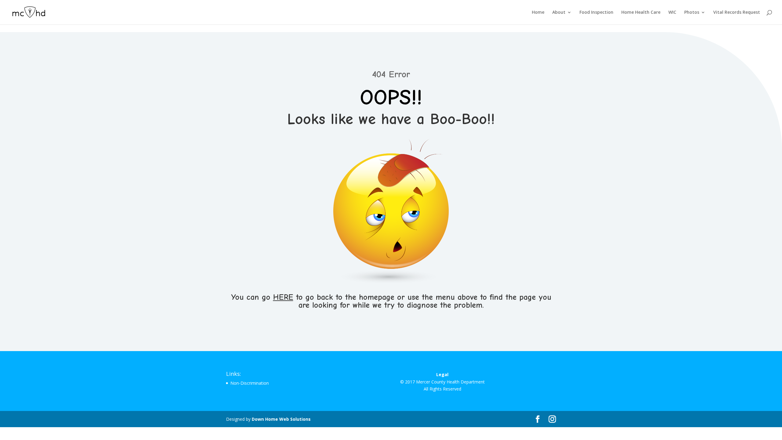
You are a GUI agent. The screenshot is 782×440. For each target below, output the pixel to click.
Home (538, 12)
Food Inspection (596, 12)
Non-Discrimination (249, 383)
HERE (283, 297)
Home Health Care (640, 12)
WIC (672, 12)
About (558, 12)
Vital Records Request (736, 12)
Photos (691, 12)
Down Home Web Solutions (281, 419)
